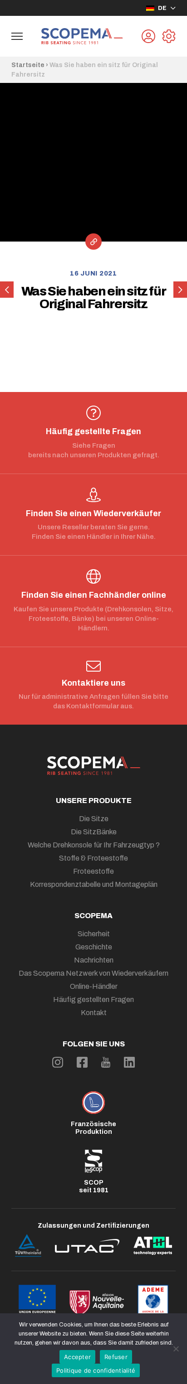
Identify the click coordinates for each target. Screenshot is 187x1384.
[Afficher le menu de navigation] (17, 36)
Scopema (93, 915)
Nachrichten (93, 960)
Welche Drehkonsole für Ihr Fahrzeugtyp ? (94, 845)
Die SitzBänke (94, 832)
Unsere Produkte (94, 800)
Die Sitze (93, 819)
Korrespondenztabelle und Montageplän (93, 884)
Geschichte (93, 947)
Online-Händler (94, 986)
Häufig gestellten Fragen (93, 999)
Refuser (116, 1356)
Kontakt (94, 1012)
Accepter (77, 1356)
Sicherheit (94, 934)
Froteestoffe (93, 871)
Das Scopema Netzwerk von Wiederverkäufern (93, 973)
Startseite (27, 65)
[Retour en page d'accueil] (82, 36)
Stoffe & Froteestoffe (93, 858)
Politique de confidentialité (95, 1370)
